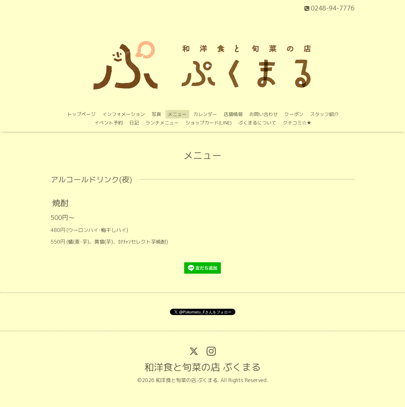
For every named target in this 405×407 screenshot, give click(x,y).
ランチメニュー (162, 122)
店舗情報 (233, 114)
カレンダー (205, 114)
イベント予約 (108, 122)
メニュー (177, 114)
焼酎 (60, 203)
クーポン (293, 114)
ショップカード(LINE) (208, 122)
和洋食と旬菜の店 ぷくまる (202, 367)
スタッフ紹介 (324, 114)
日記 (134, 122)
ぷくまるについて (257, 122)
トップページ (81, 114)
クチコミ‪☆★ (297, 122)
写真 (156, 114)
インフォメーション (123, 114)
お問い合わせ (263, 114)
